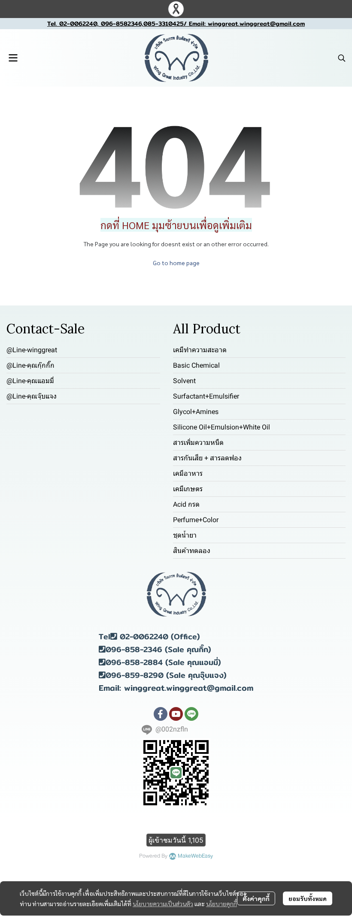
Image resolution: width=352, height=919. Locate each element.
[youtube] (176, 714)
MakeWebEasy (195, 856)
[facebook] (160, 714)
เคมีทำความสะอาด (200, 350)
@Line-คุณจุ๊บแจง (31, 396)
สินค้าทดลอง (191, 551)
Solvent (184, 381)
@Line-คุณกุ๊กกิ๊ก (30, 365)
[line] (191, 714)
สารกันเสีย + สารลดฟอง (207, 458)
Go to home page (176, 262)
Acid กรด (186, 504)
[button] (342, 58)
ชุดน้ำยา (185, 535)
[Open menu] (12, 58)
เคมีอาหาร (188, 473)
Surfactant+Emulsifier (206, 396)
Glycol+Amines (195, 412)
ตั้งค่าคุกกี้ (256, 898)
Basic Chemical (196, 365)
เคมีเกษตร (188, 489)
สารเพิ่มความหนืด (198, 442)
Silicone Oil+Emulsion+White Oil (221, 427)
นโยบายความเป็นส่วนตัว (163, 903)
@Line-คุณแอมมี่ (30, 381)
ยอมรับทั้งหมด (307, 898)
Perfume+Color (195, 520)
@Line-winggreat (31, 350)
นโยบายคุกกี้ (221, 903)
